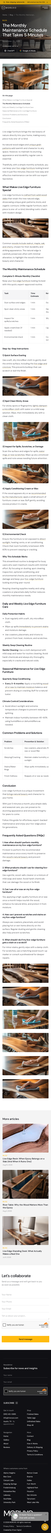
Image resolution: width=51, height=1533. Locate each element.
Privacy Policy (32, 1451)
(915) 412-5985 (9, 1414)
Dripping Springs (10, 1484)
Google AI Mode (29, 51)
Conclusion (6, 118)
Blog (11, 15)
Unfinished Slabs (33, 1421)
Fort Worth (31, 1484)
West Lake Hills (33, 1502)
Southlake (7, 1498)
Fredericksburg (9, 1487)
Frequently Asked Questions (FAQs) (15, 122)
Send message (25, 1339)
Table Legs (31, 1418)
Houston (30, 1491)
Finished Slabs (32, 1414)
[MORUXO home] (8, 8)
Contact (30, 1436)
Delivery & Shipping (35, 1447)
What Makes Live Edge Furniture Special (17, 100)
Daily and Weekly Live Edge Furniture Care (17, 107)
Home (4, 15)
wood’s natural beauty (17, 857)
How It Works (32, 1443)
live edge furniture (21, 280)
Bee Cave (7, 1476)
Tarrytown (31, 1498)
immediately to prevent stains (33, 626)
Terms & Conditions (35, 1454)
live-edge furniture (25, 168)
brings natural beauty (17, 794)
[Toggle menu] (45, 7)
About (5, 1443)
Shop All (30, 1425)
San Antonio (32, 1495)
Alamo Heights (9, 1473)
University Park (9, 1502)
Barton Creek (32, 1473)
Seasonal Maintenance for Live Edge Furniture (19, 111)
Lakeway (6, 1495)
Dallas (29, 1480)
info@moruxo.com (10, 1418)
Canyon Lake (8, 1480)
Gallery (6, 1440)
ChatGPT (11, 51)
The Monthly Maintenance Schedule (16, 104)
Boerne (30, 1476)
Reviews (6, 1447)
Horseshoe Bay (9, 1491)
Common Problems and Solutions (15, 115)
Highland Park (32, 1487)
